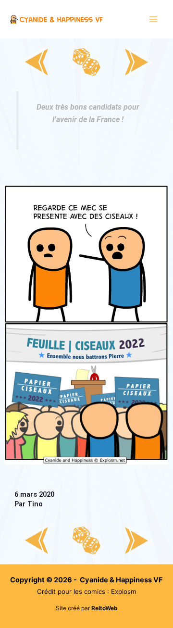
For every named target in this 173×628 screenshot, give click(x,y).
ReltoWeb (104, 608)
